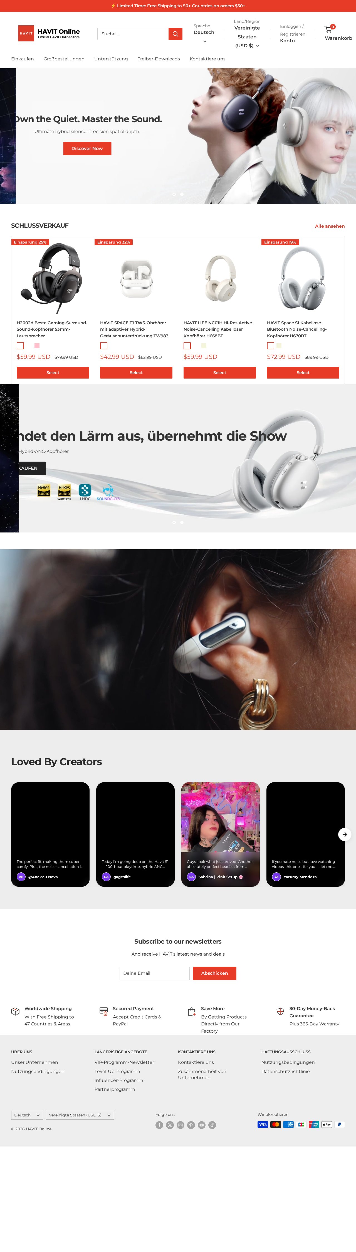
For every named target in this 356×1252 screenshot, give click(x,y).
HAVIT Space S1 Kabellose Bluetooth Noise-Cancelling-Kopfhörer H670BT (297, 388)
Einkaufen (22, 59)
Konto (287, 40)
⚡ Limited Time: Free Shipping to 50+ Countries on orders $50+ (178, 5)
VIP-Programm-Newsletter (124, 1167)
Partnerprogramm (115, 1194)
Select (52, 431)
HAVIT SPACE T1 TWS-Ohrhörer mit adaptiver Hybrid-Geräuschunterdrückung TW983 (134, 388)
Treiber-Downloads (159, 59)
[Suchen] (175, 34)
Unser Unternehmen (34, 1167)
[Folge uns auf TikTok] (212, 1230)
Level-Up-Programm (117, 1176)
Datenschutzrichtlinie (285, 1176)
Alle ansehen (330, 285)
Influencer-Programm (119, 1186)
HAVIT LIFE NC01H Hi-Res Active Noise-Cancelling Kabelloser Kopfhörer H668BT (218, 388)
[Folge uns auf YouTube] (202, 1230)
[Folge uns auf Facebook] (159, 1230)
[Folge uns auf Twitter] (170, 1230)
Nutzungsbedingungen (38, 1176)
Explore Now (194, 229)
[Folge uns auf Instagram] (180, 1230)
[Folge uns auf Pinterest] (191, 1230)
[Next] (345, 369)
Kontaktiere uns (208, 59)
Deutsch (22, 1220)
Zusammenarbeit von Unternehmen (202, 1179)
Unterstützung (111, 59)
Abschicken (214, 1078)
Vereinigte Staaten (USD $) (75, 1220)
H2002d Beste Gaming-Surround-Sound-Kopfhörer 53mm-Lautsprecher (52, 388)
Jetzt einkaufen (56, 560)
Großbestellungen (64, 59)
